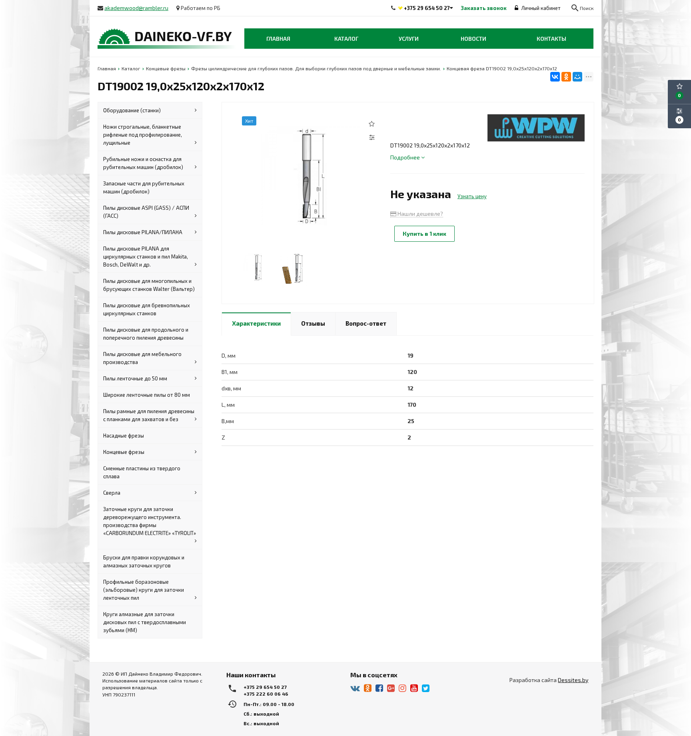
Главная (278, 38)
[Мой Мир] (577, 77)
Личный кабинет (540, 8)
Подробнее (405, 157)
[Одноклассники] (566, 77)
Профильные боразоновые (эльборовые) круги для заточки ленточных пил (143, 590)
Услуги (409, 38)
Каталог (346, 38)
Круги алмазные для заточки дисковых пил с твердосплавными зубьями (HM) (144, 622)
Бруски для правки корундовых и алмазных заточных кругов (143, 561)
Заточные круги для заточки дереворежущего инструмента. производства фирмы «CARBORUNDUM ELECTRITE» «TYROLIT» (149, 521)
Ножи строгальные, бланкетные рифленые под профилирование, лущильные (142, 134)
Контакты (551, 38)
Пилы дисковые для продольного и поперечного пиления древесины (145, 333)
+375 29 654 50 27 (427, 8)
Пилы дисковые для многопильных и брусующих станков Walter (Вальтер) (149, 285)
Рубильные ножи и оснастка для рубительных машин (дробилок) (143, 163)
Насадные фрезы (123, 435)
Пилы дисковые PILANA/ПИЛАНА (142, 232)
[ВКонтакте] (555, 77)
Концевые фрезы (123, 452)
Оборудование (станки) (132, 110)
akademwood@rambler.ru (136, 7)
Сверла (111, 492)
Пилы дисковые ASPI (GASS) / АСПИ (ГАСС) (146, 212)
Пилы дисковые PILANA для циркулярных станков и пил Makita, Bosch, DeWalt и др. (145, 256)
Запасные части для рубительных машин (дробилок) (143, 187)
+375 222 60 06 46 (266, 693)
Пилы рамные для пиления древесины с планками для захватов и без (148, 415)
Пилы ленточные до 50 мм (135, 378)
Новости (473, 38)
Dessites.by (573, 679)
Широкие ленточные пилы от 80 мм (146, 395)
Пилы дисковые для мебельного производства (142, 358)
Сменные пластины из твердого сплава (141, 472)
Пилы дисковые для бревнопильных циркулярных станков (146, 309)
